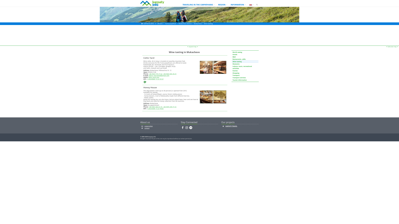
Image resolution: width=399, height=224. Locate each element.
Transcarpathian (170, 24)
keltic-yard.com (154, 77)
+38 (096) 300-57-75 (155, 107)
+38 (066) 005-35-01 (170, 74)
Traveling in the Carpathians (198, 4)
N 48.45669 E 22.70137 (155, 79)
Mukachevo (198, 24)
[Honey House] (206, 97)
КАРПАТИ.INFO (148, 24)
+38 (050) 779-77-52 (155, 74)
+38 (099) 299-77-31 (170, 107)
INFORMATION (237, 4)
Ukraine (160, 24)
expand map (192, 47)
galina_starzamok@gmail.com (159, 76)
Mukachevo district (185, 24)
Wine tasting (208, 24)
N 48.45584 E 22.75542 (155, 109)
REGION (221, 4)
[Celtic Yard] (206, 67)
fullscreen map (392, 47)
